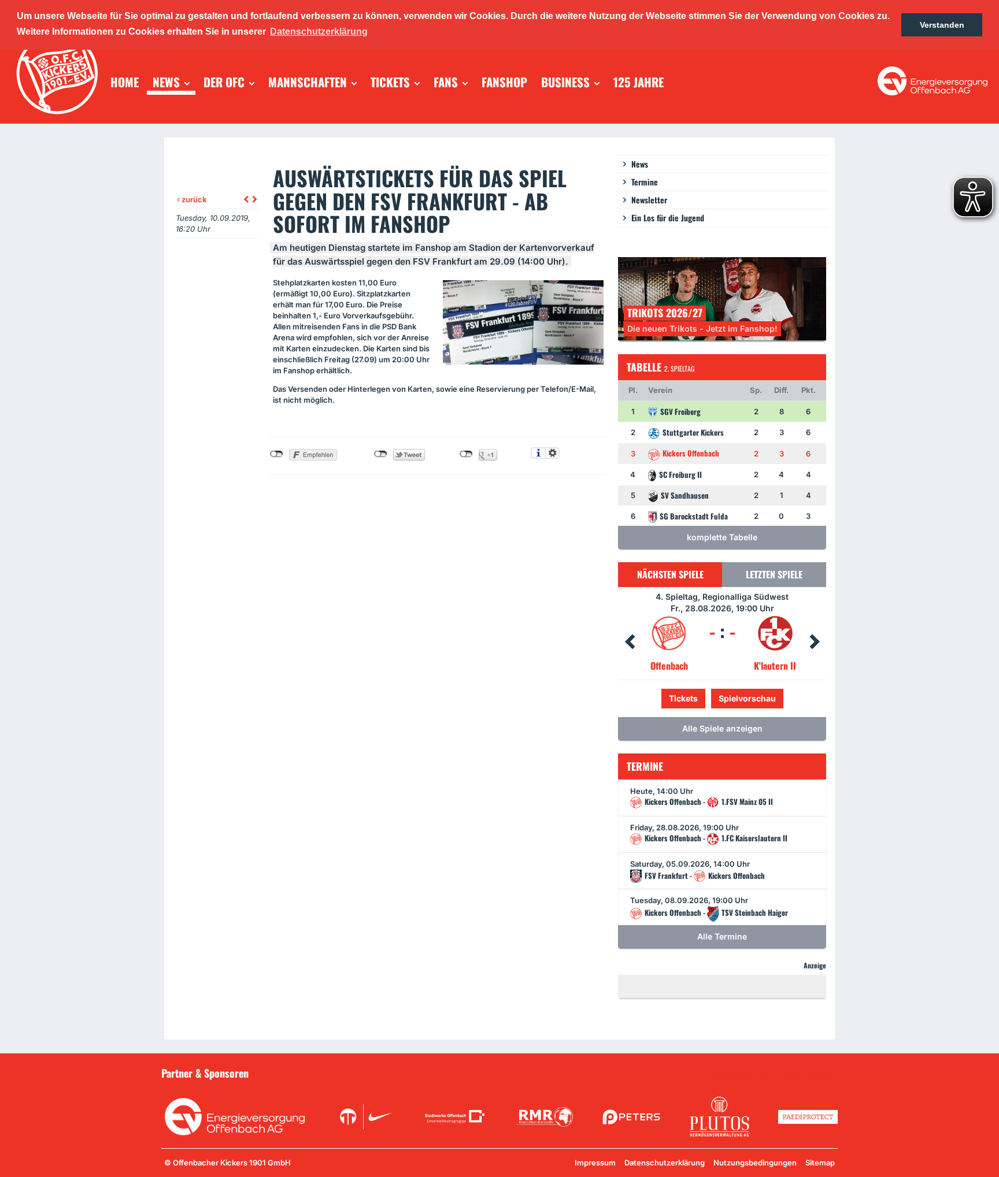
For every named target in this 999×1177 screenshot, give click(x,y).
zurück (193, 199)
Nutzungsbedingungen (755, 1162)
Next (814, 642)
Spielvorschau (722, 698)
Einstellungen (552, 453)
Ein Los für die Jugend (667, 217)
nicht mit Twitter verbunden (380, 454)
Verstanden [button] (942, 24)
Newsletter (649, 200)
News (639, 164)
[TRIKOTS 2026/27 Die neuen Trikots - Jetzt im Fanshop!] (722, 298)
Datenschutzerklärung (664, 1162)
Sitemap (820, 1162)
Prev (629, 642)
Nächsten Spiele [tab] (670, 574)
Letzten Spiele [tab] (774, 574)
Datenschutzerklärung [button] (319, 31)
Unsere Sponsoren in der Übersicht (772, 1072)
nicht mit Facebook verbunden (276, 454)
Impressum (595, 1162)
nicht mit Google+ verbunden (466, 454)
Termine (644, 182)
